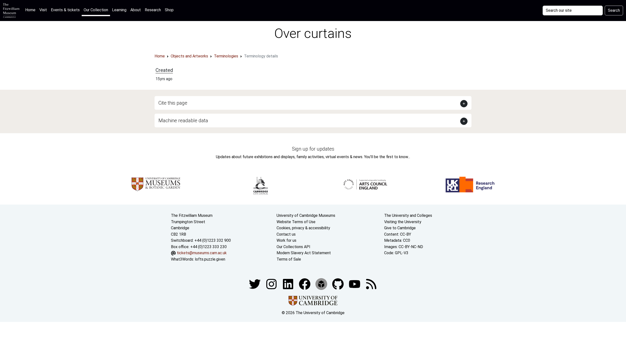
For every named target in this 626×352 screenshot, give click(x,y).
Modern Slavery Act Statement (304, 253)
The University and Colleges (408, 215)
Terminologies (226, 56)
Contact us (286, 234)
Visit (43, 10)
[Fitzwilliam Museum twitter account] (255, 283)
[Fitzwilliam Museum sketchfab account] (321, 283)
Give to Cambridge (400, 228)
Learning (119, 10)
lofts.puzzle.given (210, 259)
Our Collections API (293, 246)
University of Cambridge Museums (306, 215)
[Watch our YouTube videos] (355, 283)
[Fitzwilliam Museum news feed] (371, 283)
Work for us (286, 240)
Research (153, 10)
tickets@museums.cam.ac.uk (202, 253)
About (135, 10)
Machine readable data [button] (183, 120)
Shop (169, 10)
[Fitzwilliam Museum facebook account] (288, 283)
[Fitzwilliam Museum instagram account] (272, 283)
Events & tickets (65, 10)
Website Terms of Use (296, 222)
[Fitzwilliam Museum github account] (338, 283)
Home (31, 9)
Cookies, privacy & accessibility (303, 228)
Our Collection (96, 10)
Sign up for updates (313, 149)
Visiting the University (402, 222)
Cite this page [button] (172, 103)
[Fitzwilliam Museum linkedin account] (305, 283)
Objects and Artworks (189, 56)
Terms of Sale (289, 259)
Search (614, 10)
